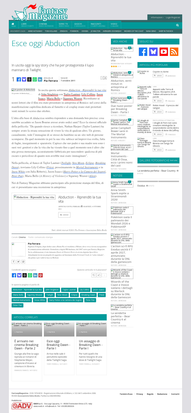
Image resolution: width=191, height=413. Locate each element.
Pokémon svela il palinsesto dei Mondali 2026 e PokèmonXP (121, 221)
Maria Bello (53, 98)
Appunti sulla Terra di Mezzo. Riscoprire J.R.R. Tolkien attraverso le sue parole (165, 93)
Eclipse (90, 163)
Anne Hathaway (35, 31)
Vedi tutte (173, 160)
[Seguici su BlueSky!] (153, 51)
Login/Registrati (173, 17)
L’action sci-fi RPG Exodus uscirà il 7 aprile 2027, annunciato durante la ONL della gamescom (122, 254)
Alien (92, 176)
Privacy (139, 394)
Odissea (85, 31)
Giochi (79, 24)
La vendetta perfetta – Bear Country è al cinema (120, 317)
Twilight (66, 163)
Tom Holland (51, 31)
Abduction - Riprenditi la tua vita (87, 90)
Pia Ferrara (51, 80)
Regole (150, 394)
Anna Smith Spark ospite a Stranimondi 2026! (120, 194)
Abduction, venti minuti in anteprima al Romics (121, 85)
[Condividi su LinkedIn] (40, 79)
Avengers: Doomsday (112, 31)
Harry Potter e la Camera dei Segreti (84, 171)
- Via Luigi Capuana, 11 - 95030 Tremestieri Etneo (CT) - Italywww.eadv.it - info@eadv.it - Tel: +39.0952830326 (63, 404)
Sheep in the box (166, 31)
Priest (50, 167)
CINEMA (18, 332)
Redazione (162, 394)
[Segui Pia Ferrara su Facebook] (13, 262)
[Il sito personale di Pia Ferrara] (23, 262)
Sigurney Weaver (72, 98)
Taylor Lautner (72, 94)
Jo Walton (95, 31)
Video (114, 24)
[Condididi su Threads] (29, 79)
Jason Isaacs (98, 289)
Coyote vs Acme (160, 71)
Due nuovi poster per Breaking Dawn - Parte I (121, 109)
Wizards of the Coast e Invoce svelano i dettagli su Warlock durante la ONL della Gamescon (121, 289)
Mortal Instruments (87, 167)
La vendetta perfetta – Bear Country (156, 170)
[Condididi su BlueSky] (24, 79)
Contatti (175, 394)
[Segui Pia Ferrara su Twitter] (18, 262)
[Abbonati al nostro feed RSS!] (174, 51)
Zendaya (64, 31)
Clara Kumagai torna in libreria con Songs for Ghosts (163, 143)
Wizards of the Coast (133, 31)
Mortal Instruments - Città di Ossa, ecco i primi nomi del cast (121, 159)
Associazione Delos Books (29, 396)
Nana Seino (151, 31)
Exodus (141, 185)
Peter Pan (17, 176)
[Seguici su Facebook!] (143, 51)
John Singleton (49, 94)
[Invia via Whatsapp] (34, 79)
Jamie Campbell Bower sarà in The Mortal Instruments (121, 132)
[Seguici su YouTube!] (163, 51)
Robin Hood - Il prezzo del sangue (165, 106)
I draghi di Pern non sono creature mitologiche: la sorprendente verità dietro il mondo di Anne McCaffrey (166, 126)
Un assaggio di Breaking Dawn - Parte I (90, 344)
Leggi (65, 215)
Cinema (46, 24)
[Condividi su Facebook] (18, 79)
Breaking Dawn (88, 294)
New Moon (78, 163)
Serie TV (64, 24)
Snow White (18, 171)
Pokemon (74, 31)
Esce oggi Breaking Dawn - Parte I (58, 344)
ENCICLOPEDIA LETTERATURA (164, 120)
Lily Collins (88, 94)
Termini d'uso (126, 394)
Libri (27, 24)
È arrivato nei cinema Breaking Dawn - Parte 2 (26, 344)
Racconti (98, 24)
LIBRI (155, 86)
